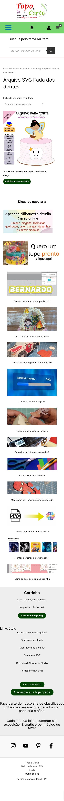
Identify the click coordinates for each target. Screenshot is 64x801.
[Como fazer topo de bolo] (32, 464)
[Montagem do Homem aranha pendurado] (32, 487)
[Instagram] (13, 745)
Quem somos (32, 773)
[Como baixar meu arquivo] (32, 382)
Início (5, 68)
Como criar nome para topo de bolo (32, 301)
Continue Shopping (32, 615)
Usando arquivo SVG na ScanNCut (32, 531)
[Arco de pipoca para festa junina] (32, 319)
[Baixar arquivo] (32, 27)
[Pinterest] (38, 745)
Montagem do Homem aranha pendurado (32, 500)
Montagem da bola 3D (32, 647)
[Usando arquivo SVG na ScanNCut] (32, 516)
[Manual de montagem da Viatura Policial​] (32, 349)
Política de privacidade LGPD (32, 779)
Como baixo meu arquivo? (32, 632)
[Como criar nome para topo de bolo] (32, 284)
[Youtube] (26, 745)
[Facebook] (51, 745)
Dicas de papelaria (32, 202)
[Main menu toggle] (8, 28)
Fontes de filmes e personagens (32, 558)
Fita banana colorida (32, 640)
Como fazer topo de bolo (32, 475)
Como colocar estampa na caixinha (32, 579)
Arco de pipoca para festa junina (32, 336)
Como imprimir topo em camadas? (32, 452)
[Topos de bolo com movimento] (32, 416)
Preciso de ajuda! (32, 684)
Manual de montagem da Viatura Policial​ (32, 362)
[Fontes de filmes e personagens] (32, 545)
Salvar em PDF (32, 655)
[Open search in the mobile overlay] (32, 50)
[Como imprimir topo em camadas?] (32, 442)
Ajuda (32, 770)
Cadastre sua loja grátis (32, 692)
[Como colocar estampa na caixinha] (32, 568)
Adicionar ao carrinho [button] (17, 181)
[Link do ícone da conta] (48, 28)
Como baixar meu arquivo (32, 401)
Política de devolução (32, 670)
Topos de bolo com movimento (32, 431)
